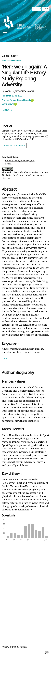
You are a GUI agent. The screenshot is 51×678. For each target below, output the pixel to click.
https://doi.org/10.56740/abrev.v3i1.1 (19, 91)
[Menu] (5, 33)
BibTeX (8, 164)
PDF (5, 359)
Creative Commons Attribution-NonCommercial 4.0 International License (25, 175)
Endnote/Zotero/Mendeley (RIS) (20, 160)
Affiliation (7, 110)
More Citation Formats (13, 145)
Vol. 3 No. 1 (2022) (10, 56)
